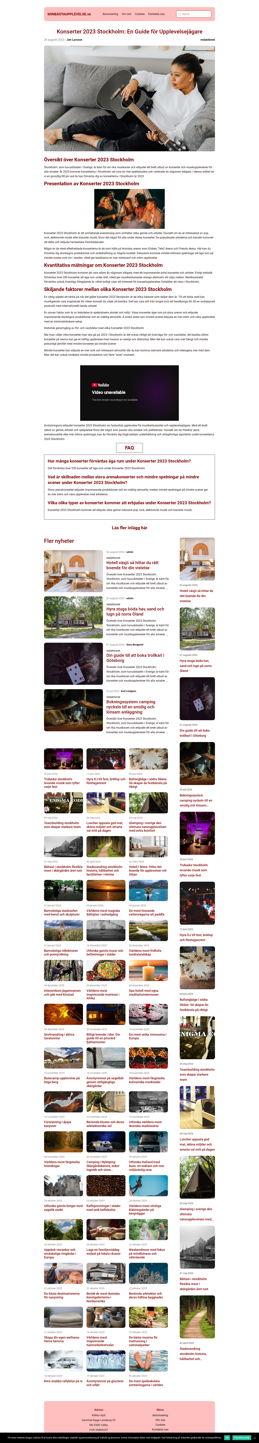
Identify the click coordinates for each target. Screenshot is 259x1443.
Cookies (140, 14)
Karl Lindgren (128, 691)
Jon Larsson (74, 39)
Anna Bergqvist (134, 644)
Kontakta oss (156, 14)
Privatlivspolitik (241, 1437)
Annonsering (110, 14)
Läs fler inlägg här (129, 527)
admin (129, 552)
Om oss (126, 14)
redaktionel (208, 39)
